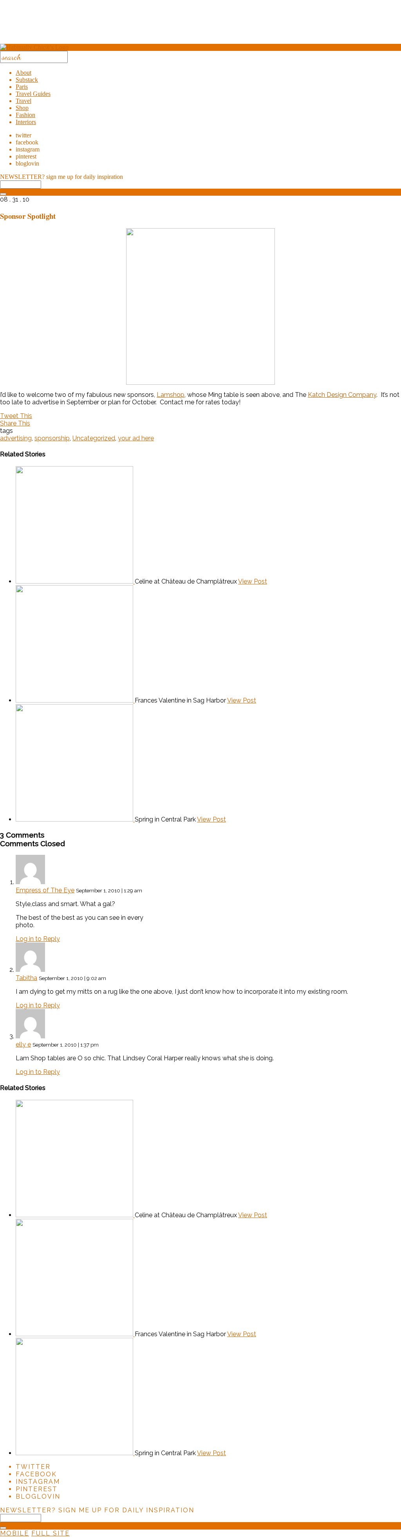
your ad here (136, 438)
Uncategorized (93, 438)
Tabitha (26, 978)
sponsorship (52, 438)
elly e (23, 1044)
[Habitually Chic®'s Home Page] (34, 47)
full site (50, 1533)
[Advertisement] (200, 24)
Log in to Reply (38, 938)
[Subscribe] (3, 194)
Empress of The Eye (45, 890)
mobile (14, 1533)
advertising (16, 438)
